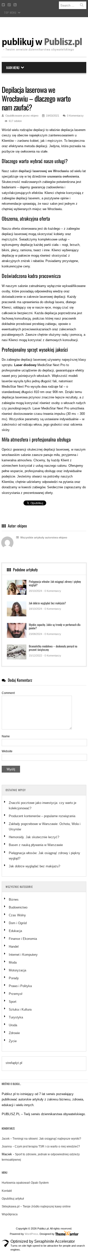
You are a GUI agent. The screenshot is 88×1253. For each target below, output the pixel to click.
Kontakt (7, 1191)
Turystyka (16, 1017)
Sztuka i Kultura (20, 1009)
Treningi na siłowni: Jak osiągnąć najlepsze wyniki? (46, 1138)
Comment (8, 693)
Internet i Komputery (23, 954)
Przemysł (15, 994)
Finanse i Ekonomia (23, 939)
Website (7, 751)
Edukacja (15, 931)
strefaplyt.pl (14, 1063)
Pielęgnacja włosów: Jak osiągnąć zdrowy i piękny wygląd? (55, 583)
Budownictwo (18, 907)
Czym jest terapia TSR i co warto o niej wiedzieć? (47, 1146)
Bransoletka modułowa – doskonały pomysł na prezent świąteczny (53, 648)
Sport (12, 1001)
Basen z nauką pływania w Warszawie (36, 845)
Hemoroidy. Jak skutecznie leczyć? (34, 837)
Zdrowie (14, 1033)
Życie (13, 1041)
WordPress (31, 1233)
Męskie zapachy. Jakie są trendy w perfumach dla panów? (54, 626)
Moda (13, 962)
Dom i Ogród (18, 923)
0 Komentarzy (75, 115)
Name (6, 736)
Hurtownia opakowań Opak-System (25, 1182)
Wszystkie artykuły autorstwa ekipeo (43, 537)
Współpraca (10, 1214)
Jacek (6, 1138)
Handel (14, 946)
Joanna (7, 1146)
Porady (14, 978)
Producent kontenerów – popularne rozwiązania (42, 816)
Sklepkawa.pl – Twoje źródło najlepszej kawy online (36, 1206)
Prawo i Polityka (20, 986)
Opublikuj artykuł (13, 1198)
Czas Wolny (17, 915)
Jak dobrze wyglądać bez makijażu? (47, 603)
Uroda (13, 1025)
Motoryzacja (17, 970)
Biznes (14, 899)
